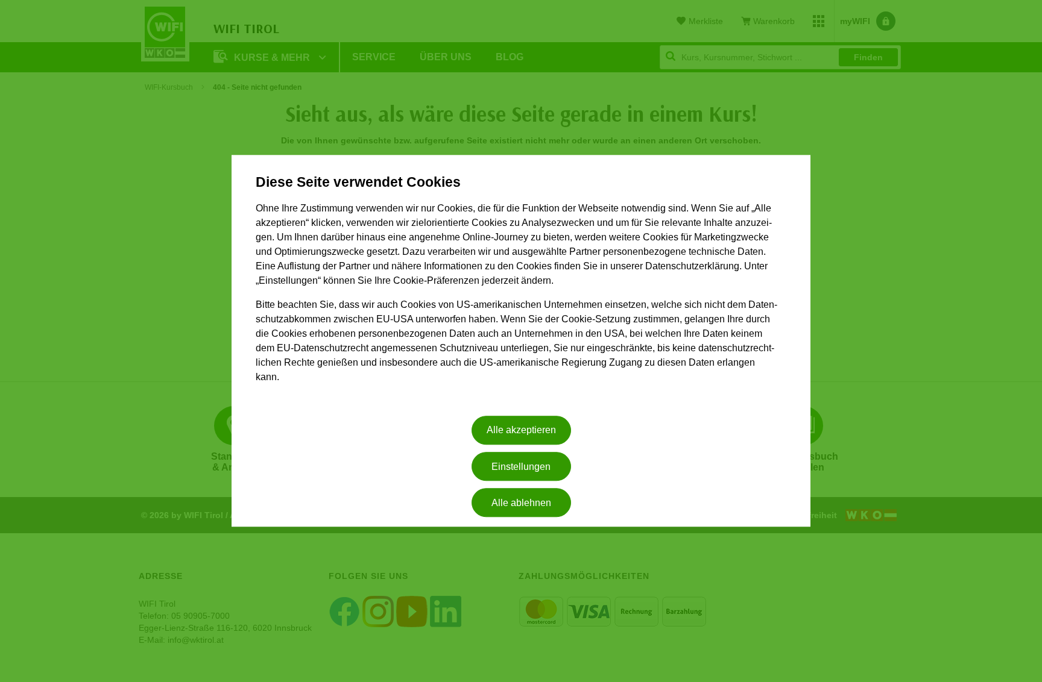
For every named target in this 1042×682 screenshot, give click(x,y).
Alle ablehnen (521, 503)
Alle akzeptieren (521, 430)
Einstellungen (521, 466)
